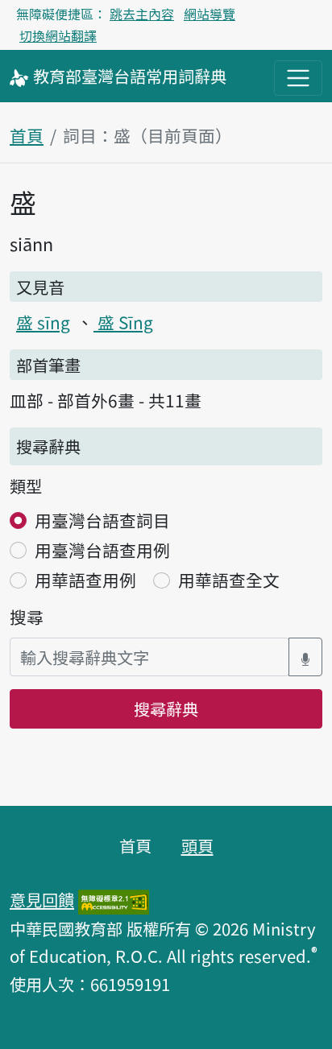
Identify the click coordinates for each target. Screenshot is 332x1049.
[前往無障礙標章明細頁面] (113, 899)
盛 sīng (43, 322)
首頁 (27, 135)
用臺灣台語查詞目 (102, 520)
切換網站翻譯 (58, 35)
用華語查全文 (229, 580)
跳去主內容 (142, 13)
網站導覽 (209, 13)
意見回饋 (42, 899)
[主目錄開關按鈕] (298, 78)
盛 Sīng (123, 322)
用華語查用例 (85, 580)
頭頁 (197, 845)
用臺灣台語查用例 (102, 550)
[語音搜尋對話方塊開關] (305, 657)
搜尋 (27, 617)
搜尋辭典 (166, 708)
